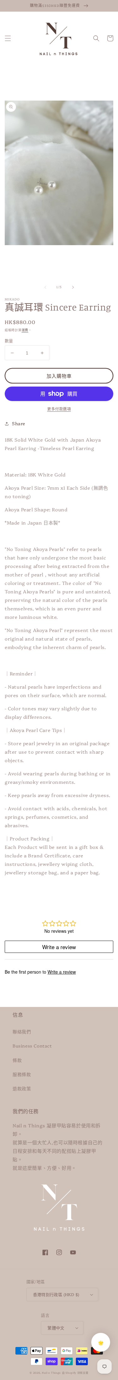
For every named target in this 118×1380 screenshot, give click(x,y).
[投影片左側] (45, 287)
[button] (8, 38)
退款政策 (22, 1088)
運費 (25, 330)
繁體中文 (56, 1327)
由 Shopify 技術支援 (75, 1372)
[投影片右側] (73, 287)
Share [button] (18, 423)
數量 (9, 340)
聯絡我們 (22, 1031)
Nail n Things (51, 1372)
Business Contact (32, 1045)
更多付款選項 (59, 408)
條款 (17, 1060)
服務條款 (22, 1074)
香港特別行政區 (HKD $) (56, 1294)
